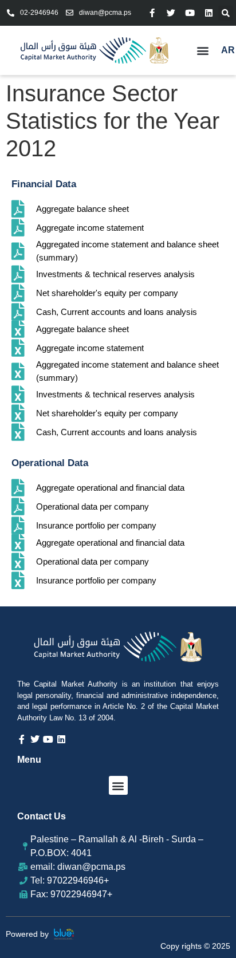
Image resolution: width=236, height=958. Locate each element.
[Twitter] (171, 12)
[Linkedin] (208, 12)
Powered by (27, 934)
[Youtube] (189, 12)
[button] (225, 13)
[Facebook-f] (152, 12)
